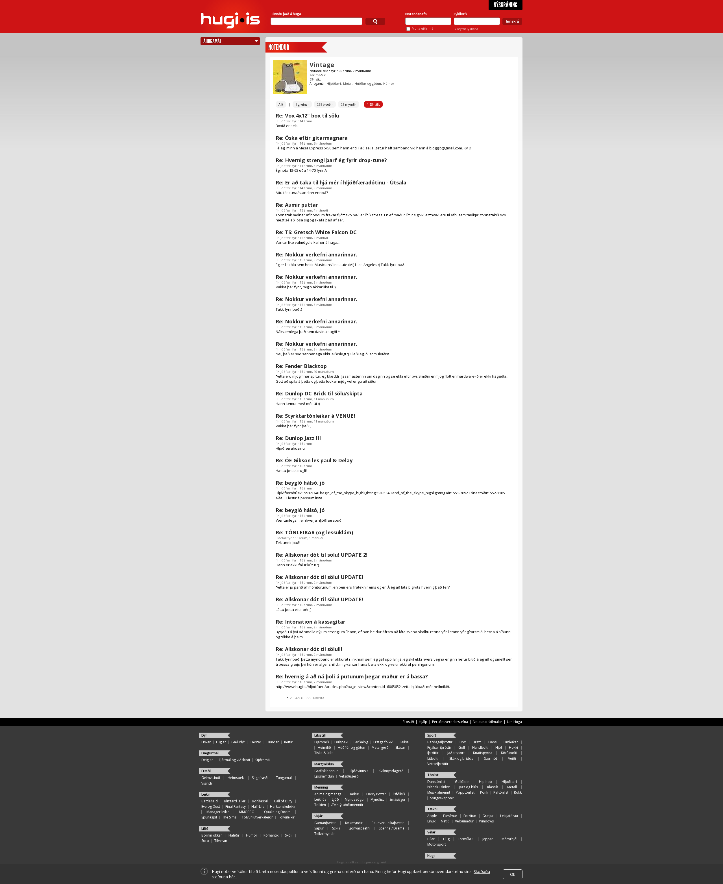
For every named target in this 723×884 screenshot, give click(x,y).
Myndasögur (355, 799)
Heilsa (404, 742)
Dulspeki (341, 742)
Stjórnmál (263, 759)
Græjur (488, 815)
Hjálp (423, 721)
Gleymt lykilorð (466, 29)
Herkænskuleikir (283, 806)
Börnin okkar (211, 835)
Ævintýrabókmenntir (347, 804)
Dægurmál (210, 753)
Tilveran (220, 840)
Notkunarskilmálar (487, 721)
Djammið (321, 742)
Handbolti (480, 747)
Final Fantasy (235, 806)
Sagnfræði (260, 777)
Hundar (273, 742)
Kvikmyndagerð (391, 770)
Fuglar (221, 742)
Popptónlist (465, 792)
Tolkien (320, 804)
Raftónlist (500, 792)
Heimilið (324, 747)
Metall (347, 83)
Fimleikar (511, 742)
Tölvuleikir (286, 817)
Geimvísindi (210, 777)
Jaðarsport (456, 752)
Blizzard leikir (234, 801)
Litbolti (432, 758)
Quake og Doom (277, 811)
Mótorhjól (509, 839)
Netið (445, 821)
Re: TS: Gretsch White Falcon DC (316, 232)
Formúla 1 (466, 839)
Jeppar (487, 839)
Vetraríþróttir (437, 763)
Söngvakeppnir (442, 798)
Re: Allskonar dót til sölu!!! (309, 649)
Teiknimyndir (324, 833)
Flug (446, 839)
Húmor (388, 83)
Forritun (469, 815)
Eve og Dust (210, 806)
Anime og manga (327, 794)
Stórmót (490, 758)
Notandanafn (416, 14)
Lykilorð (460, 14)
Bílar (431, 839)
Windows (486, 821)
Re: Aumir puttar (297, 204)
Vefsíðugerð (349, 776)
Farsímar (450, 815)
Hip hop (485, 781)
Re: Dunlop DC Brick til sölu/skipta (319, 393)
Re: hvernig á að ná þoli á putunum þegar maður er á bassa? (352, 676)
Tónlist (433, 774)
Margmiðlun (324, 764)
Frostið (408, 721)
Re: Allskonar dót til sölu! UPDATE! (319, 577)
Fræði (206, 770)
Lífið (204, 828)
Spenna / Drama (391, 828)
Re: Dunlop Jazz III (298, 438)
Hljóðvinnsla (359, 770)
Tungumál (284, 777)
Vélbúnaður (464, 821)
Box (463, 742)
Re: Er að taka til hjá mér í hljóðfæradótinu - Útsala (341, 182)
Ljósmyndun (324, 776)
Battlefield (209, 801)
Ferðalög (361, 742)
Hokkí (513, 747)
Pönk (484, 792)
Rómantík (270, 835)
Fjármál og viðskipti (234, 759)
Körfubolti (509, 752)
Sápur (319, 828)
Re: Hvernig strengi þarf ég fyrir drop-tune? (331, 160)
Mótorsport (436, 844)
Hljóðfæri (334, 83)
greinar (302, 104)
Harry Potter (376, 794)
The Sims (229, 817)
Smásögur (397, 799)
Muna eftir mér (423, 28)
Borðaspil (260, 801)
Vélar (431, 832)
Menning (321, 787)
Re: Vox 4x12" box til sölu (307, 115)
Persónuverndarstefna (450, 721)
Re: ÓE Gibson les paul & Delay (314, 460)
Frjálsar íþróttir (439, 747)
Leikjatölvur (509, 815)
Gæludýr (238, 742)
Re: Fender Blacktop (301, 366)
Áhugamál (212, 41)
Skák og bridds (461, 758)
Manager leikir (217, 811)
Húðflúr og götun (368, 83)
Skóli (288, 835)
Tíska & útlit (323, 752)
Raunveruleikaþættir (388, 822)
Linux (431, 821)
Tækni (432, 809)
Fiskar (206, 742)
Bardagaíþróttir (439, 742)
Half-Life (258, 806)
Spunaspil (209, 817)
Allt (280, 104)
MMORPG (246, 811)
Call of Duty (283, 801)
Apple (432, 815)
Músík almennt (438, 792)
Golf (461, 747)
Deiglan (207, 759)
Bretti (477, 742)
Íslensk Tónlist (438, 787)
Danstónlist (436, 781)
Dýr (204, 735)
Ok (512, 874)
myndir (348, 104)
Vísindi (206, 783)
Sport (431, 735)
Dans (492, 742)
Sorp (205, 840)
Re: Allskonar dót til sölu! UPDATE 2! (321, 554)
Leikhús (320, 799)
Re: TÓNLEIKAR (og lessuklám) (314, 532)
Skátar (400, 747)
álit (373, 104)
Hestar (256, 742)
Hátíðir (233, 835)
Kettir (288, 742)
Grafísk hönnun (326, 770)
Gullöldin (462, 781)
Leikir (205, 794)
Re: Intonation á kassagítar (310, 621)
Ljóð (335, 799)
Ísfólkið (399, 794)
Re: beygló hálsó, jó (300, 482)
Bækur (354, 794)
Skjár (318, 816)
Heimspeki (236, 777)
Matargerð (380, 747)
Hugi (431, 855)
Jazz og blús (468, 787)
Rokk (518, 792)
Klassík (492, 787)
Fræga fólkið (383, 742)
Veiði (512, 758)
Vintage (322, 64)
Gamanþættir (325, 822)
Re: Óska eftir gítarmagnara (312, 137)
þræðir (325, 104)
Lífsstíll (320, 735)
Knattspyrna (482, 752)
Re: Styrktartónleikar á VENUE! (315, 415)
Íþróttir (433, 752)
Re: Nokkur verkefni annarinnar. (316, 254)
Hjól (498, 747)
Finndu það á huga (286, 14)
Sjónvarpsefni (359, 828)
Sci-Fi (336, 828)
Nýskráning (505, 5)
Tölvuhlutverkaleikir (257, 817)
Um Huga (514, 721)
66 (308, 697)
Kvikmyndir (354, 822)
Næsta (319, 697)
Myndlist (377, 799)
